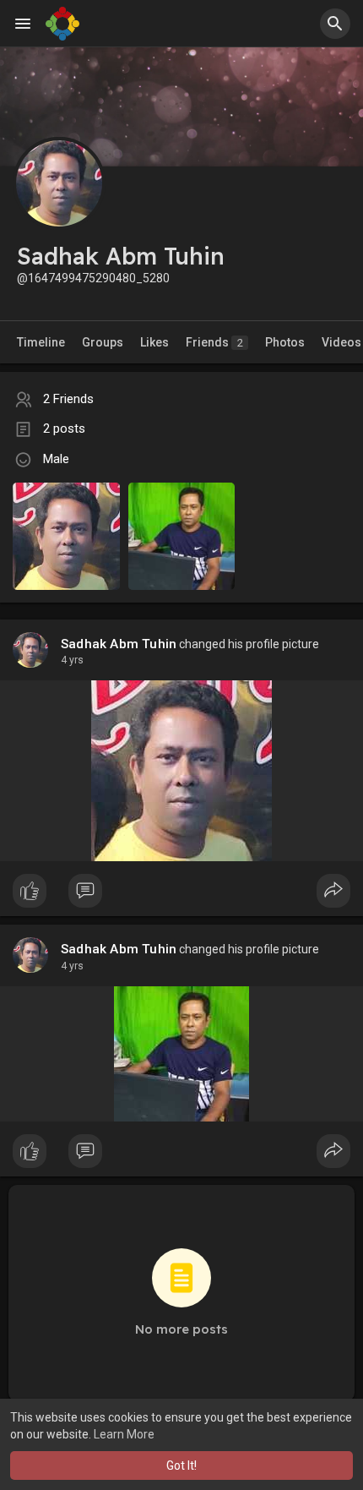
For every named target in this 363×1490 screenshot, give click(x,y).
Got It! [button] (181, 1465)
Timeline (41, 342)
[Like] (181, 895)
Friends (214, 342)
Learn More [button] (124, 1434)
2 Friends (68, 399)
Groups (102, 342)
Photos (285, 342)
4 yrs (72, 660)
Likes (154, 342)
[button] (335, 23)
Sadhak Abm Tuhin (118, 644)
